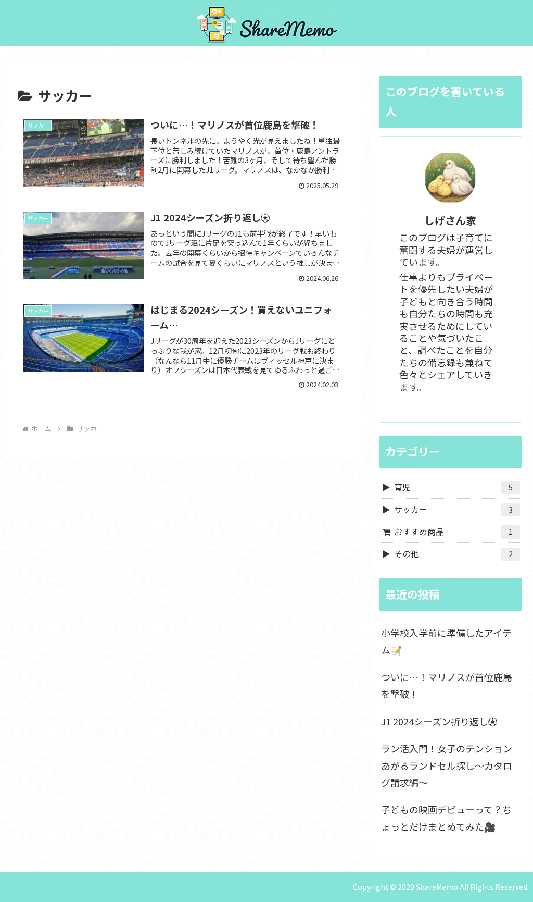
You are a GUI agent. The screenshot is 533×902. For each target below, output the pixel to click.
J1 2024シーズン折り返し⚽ (439, 721)
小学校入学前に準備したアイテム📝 (446, 641)
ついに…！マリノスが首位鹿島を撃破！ (446, 685)
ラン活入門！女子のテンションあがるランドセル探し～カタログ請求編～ (446, 765)
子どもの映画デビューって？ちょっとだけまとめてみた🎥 (446, 817)
